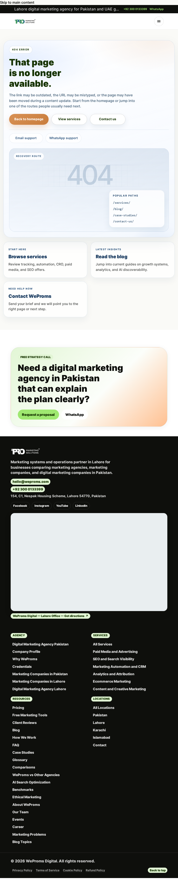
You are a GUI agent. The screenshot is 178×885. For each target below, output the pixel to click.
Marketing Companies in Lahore (38, 681)
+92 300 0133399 (135, 9)
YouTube (62, 505)
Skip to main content (17, 2)
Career (18, 827)
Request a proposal (38, 414)
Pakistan (100, 715)
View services (69, 119)
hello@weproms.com (31, 482)
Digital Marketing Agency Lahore (39, 689)
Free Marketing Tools (29, 715)
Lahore (99, 723)
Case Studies (23, 752)
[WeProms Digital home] (25, 21)
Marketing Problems (29, 834)
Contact (99, 745)
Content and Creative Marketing (119, 689)
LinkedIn (81, 505)
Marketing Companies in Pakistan (40, 674)
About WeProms (26, 805)
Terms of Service (47, 870)
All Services (102, 644)
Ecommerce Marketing (112, 681)
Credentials (22, 667)
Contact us (107, 119)
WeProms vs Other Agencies (36, 775)
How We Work (24, 737)
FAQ (15, 745)
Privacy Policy (22, 870)
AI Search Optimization (31, 782)
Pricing (18, 708)
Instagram (42, 505)
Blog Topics (22, 842)
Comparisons (23, 767)
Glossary (19, 760)
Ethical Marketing (26, 797)
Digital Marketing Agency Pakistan (40, 644)
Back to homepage (28, 119)
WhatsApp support (63, 138)
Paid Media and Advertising (115, 652)
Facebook (20, 505)
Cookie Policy (72, 870)
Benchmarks (22, 790)
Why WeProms (24, 659)
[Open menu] (159, 21)
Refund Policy (95, 870)
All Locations (103, 708)
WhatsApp (157, 9)
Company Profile (26, 652)
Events (18, 819)
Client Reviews (24, 723)
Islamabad (101, 737)
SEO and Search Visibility (113, 659)
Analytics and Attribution (113, 674)
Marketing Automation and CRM (119, 667)
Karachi (99, 730)
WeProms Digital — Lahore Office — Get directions (50, 616)
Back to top (158, 870)
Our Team (20, 812)
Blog (16, 730)
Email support (25, 138)
